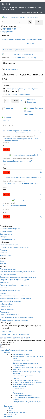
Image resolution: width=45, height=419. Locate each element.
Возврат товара (5, 255)
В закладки (31, 100)
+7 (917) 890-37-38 (9, 334)
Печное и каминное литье (9, 315)
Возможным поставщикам (9, 245)
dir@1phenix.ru (7, 32)
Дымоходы (4, 288)
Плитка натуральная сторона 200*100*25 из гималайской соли (22, 140)
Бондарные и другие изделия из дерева (14, 280)
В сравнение (31, 102)
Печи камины (5, 312)
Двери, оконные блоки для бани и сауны (14, 285)
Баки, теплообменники (8, 274)
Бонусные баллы (6, 234)
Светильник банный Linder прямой (17, 161)
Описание (6, 58)
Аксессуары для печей (8, 269)
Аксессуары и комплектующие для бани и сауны (18, 136)
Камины (3, 293)
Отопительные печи (7, 309)
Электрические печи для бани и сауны (14, 320)
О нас (2, 261)
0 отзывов (13, 94)
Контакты (3, 264)
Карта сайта (4, 350)
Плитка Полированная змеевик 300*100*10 (21, 183)
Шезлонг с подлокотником (15, 50)
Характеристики (18, 58)
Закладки (3, 237)
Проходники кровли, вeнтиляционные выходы (16, 317)
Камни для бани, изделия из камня (14, 181)
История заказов (6, 231)
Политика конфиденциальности (20, 350)
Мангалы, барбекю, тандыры (10, 301)
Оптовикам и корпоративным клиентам (14, 247)
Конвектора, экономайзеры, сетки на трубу (15, 298)
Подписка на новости (7, 239)
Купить (15, 100)
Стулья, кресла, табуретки (28, 89)
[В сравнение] (40, 132)
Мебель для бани (12, 89)
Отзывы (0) (31, 58)
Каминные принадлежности (10, 290)
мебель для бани (12, 69)
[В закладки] (37, 132)
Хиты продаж (7, 126)
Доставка (3, 253)
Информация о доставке (18, 412)
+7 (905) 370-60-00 (22, 334)
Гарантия (3, 250)
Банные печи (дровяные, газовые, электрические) (18, 277)
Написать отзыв (24, 94)
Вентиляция (4, 282)
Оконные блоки (5, 307)
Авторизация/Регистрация (10, 228)
